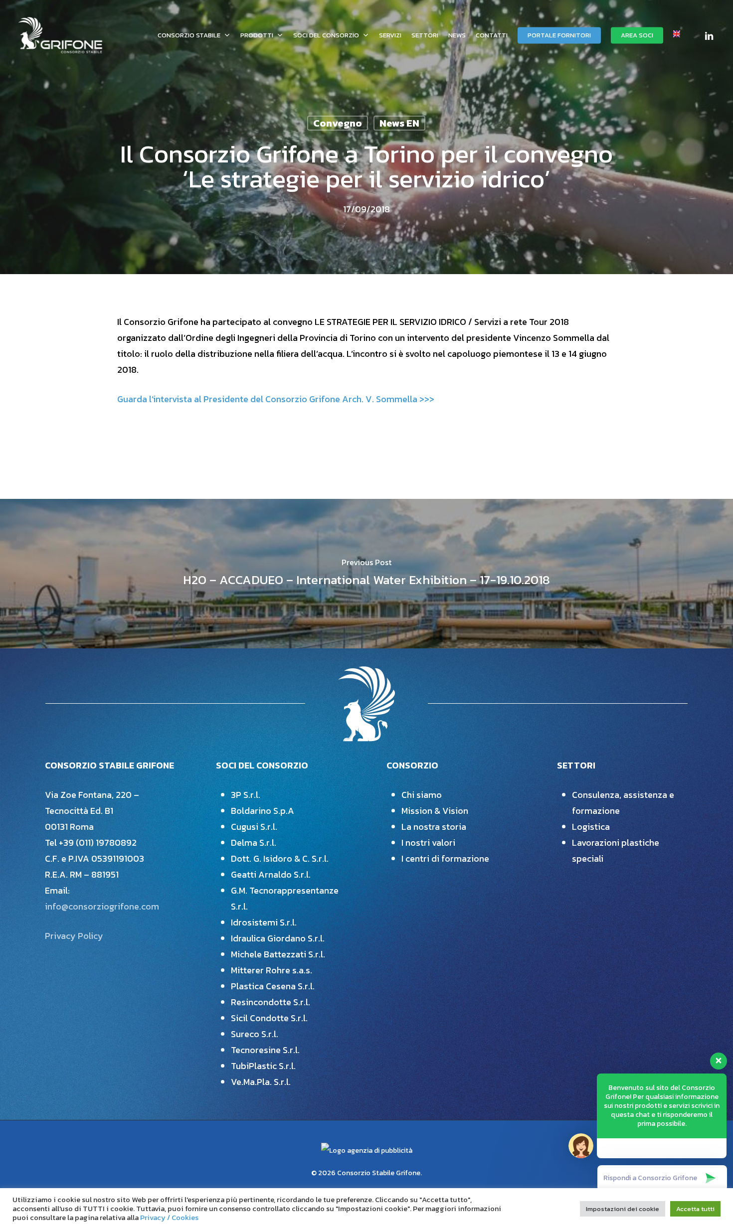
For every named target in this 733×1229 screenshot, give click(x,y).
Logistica (591, 826)
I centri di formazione (445, 858)
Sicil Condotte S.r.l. (269, 1018)
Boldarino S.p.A (262, 810)
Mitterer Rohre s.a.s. (271, 970)
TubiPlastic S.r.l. (263, 1066)
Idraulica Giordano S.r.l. (278, 938)
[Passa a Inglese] (676, 35)
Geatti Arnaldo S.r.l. (271, 874)
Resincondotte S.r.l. (270, 1002)
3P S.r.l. (245, 794)
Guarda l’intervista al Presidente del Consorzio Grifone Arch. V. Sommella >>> (275, 399)
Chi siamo (421, 794)
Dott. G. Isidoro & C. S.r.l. (280, 858)
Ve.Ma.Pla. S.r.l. (261, 1081)
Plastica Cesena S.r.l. (273, 986)
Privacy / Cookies (169, 1217)
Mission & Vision (434, 810)
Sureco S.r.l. (254, 1034)
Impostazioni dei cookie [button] (622, 1209)
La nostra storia (433, 826)
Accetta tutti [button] (695, 1209)
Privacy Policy (74, 935)
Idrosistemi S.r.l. (264, 922)
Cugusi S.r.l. (254, 826)
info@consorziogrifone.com (102, 906)
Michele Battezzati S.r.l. (278, 954)
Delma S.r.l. (253, 842)
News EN (399, 123)
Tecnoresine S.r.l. (265, 1050)
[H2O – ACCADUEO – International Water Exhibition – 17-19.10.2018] (366, 573)
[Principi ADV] (367, 1154)
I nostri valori (428, 842)
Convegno (337, 123)
